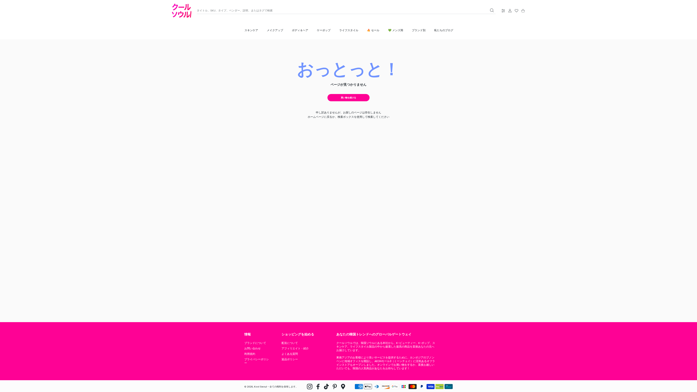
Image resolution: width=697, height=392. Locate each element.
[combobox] (346, 10)
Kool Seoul (260, 386)
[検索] (492, 10)
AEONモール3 (382, 361)
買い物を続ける (348, 97)
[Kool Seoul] (181, 11)
